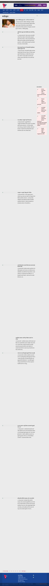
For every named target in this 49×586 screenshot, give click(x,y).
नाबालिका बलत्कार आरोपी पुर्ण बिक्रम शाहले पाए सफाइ (24, 338)
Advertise (24, 583)
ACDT (7, 1)
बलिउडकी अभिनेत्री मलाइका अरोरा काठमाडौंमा (26, 498)
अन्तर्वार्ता (18, 10)
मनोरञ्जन (21, 10)
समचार (11, 10)
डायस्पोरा (7, 10)
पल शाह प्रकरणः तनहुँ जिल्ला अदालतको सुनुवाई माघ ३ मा (26, 426)
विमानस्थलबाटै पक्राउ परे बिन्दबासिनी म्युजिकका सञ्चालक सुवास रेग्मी (26, 48)
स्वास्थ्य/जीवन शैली (5, 12)
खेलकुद (39, 10)
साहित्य (42, 10)
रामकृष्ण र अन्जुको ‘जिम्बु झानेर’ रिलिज (24, 192)
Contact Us (6, 585)
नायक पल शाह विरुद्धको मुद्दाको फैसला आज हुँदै (26, 353)
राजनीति (14, 10)
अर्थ (24, 10)
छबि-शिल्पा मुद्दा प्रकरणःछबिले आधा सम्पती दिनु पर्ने (26, 32)
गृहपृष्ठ (4, 10)
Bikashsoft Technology (43, 583)
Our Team (28, 583)
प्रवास (27, 10)
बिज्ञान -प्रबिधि (31, 10)
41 (19, 571)
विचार (35, 10)
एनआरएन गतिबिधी (12, 12)
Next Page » (24, 571)
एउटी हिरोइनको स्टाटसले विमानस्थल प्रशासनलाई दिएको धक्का (26, 265)
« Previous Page (5, 571)
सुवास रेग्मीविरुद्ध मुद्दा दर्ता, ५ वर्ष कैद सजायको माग (25, 20)
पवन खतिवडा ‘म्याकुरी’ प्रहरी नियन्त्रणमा (25, 120)
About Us (20, 583)
